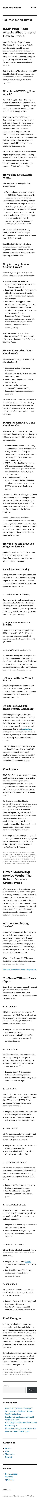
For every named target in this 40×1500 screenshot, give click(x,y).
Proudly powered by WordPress (24, 1496)
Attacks (14, 852)
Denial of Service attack (28, 854)
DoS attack (6, 857)
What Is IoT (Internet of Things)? (18, 1408)
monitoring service (9, 861)
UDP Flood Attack (9, 863)
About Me (7, 1490)
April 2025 (9, 1480)
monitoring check (9, 1372)
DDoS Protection (14, 854)
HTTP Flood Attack (17, 857)
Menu (33, 7)
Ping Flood (20, 861)
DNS (7, 1451)
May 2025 (9, 1477)
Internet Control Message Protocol (23, 859)
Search (6, 1386)
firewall (28, 1261)
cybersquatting (24, 852)
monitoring (27, 1370)
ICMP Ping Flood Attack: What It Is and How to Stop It (19, 32)
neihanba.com (12, 7)
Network (8, 1457)
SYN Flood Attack (30, 861)
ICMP (25, 857)
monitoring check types (24, 1372)
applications (27, 729)
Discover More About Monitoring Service (19, 970)
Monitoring (17, 1370)
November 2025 (11, 1474)
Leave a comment (23, 863)
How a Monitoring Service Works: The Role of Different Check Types (17, 877)
